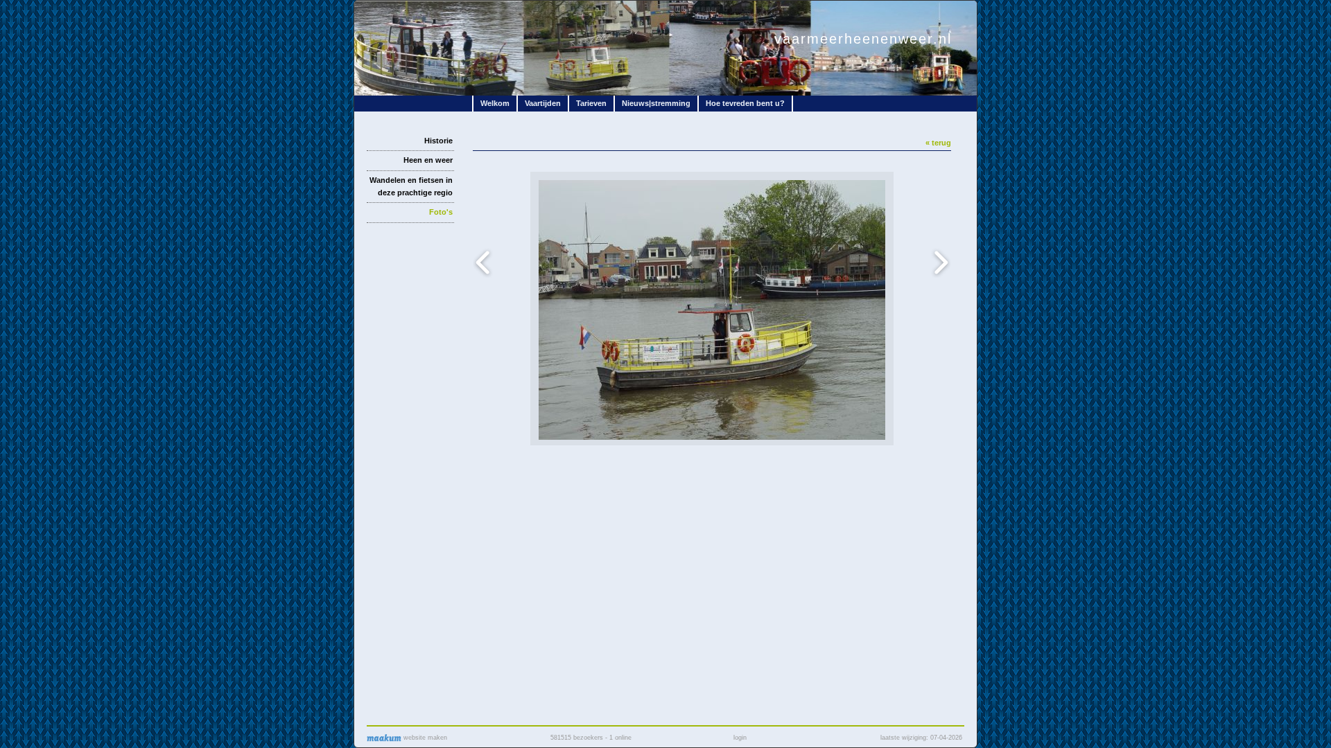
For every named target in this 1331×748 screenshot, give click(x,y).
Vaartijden (543, 103)
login (740, 737)
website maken (424, 737)
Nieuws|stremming (656, 103)
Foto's (441, 212)
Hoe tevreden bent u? (745, 103)
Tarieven (591, 103)
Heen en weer (428, 160)
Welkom (495, 103)
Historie (438, 140)
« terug (938, 143)
